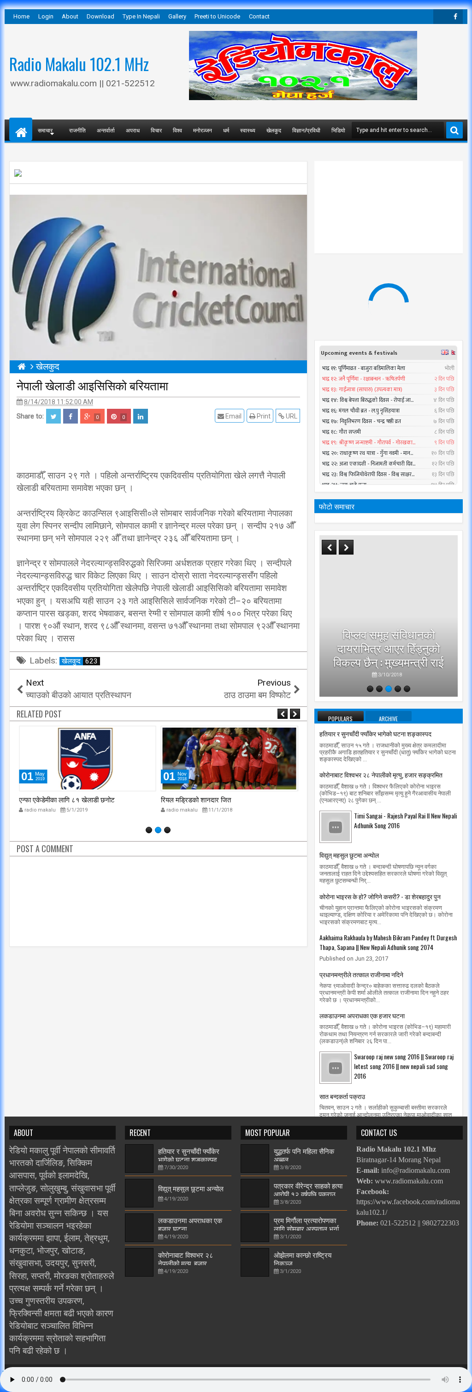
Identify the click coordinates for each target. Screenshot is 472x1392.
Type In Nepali (141, 16)
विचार (156, 130)
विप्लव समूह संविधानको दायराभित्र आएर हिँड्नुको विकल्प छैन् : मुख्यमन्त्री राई (388, 647)
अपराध (133, 130)
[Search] (454, 130)
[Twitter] (440, 16)
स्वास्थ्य (247, 130)
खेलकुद (273, 130)
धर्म (226, 130)
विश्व (177, 130)
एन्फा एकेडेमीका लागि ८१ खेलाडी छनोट (67, 799)
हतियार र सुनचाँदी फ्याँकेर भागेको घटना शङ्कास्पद (375, 733)
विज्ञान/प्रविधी (306, 130)
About (70, 16)
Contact (259, 16)
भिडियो (338, 130)
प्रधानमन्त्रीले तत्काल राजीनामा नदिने (361, 974)
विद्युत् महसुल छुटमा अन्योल (349, 855)
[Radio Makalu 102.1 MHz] (20, 129)
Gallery (177, 16)
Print (263, 416)
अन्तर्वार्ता (106, 130)
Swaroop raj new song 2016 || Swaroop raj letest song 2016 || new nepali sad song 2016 (404, 1066)
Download (100, 16)
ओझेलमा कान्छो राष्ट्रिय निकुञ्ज (302, 1258)
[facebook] (455, 16)
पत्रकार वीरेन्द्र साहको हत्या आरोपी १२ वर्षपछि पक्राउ (308, 1189)
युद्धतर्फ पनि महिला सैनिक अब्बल (304, 1155)
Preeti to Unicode (217, 16)
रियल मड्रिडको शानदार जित (196, 799)
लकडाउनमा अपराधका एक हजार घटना (362, 1015)
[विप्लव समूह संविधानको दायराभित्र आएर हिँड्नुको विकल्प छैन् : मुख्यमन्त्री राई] (388, 616)
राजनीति (77, 130)
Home (21, 16)
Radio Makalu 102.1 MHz (79, 64)
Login (45, 16)
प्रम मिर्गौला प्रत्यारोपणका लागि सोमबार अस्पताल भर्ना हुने (306, 1228)
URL (290, 416)
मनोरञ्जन (202, 130)
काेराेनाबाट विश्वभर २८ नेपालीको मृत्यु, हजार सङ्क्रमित (380, 774)
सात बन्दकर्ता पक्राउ (342, 1096)
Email (233, 416)
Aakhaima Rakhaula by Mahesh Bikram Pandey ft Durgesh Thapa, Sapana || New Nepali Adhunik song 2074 (388, 942)
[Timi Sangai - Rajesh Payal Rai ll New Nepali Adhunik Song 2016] (335, 826)
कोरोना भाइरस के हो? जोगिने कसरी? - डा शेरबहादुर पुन (380, 896)
